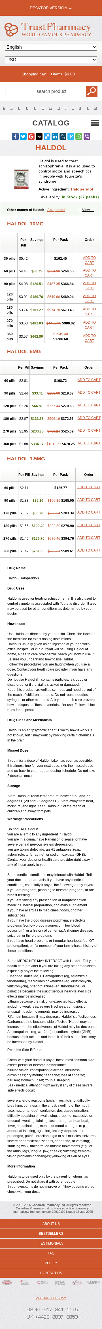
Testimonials (51, 1243)
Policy (51, 1263)
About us (51, 1224)
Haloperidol (82, 189)
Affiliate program (51, 1297)
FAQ (51, 1253)
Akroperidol (56, 210)
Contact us (51, 1273)
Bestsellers (51, 1234)
